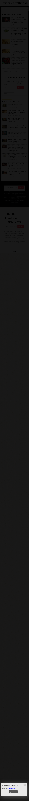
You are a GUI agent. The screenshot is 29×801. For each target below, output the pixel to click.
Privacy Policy (11, 788)
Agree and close (13, 792)
